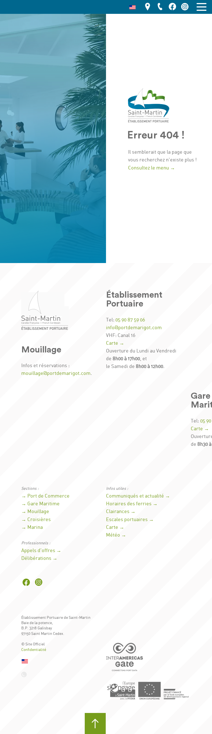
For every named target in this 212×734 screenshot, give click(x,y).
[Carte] (148, 7)
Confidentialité (33, 650)
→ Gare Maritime (40, 503)
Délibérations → (39, 558)
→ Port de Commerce (45, 496)
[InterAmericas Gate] (125, 659)
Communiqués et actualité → (138, 496)
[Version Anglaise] (132, 7)
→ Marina (32, 527)
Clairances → (121, 511)
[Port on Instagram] (185, 7)
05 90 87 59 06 (130, 320)
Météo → (116, 535)
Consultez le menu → (151, 168)
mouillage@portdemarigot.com (56, 373)
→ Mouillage (35, 511)
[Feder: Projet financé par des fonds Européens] (148, 690)
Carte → (115, 343)
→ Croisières (36, 519)
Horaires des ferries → (132, 503)
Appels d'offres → (41, 550)
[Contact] (160, 7)
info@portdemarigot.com (134, 327)
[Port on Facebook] (172, 7)
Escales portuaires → (130, 519)
